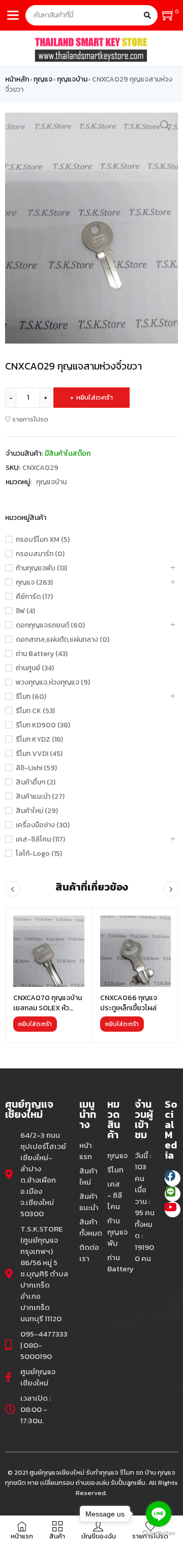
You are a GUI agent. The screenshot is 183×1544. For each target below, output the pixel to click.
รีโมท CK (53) (35, 711)
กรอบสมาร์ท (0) (40, 554)
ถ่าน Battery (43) (42, 654)
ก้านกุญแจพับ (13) (41, 568)
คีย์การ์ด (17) (34, 597)
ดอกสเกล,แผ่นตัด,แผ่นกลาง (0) (62, 640)
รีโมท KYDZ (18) (39, 740)
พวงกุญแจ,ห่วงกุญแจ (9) (53, 682)
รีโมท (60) (31, 697)
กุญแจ (43, 79)
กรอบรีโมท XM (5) (43, 540)
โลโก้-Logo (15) (39, 854)
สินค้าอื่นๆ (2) (35, 782)
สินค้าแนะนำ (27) (40, 797)
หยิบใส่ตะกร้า (94, 397)
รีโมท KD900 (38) (43, 725)
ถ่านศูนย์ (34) (35, 668)
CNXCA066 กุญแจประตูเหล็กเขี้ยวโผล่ (128, 1002)
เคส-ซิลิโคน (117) (40, 839)
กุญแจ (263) (34, 583)
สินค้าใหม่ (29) (37, 811)
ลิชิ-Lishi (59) (36, 768)
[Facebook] (172, 1178)
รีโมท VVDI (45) (39, 754)
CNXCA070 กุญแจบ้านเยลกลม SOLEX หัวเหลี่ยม (47, 1008)
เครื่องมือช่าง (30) (43, 825)
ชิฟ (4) (25, 611)
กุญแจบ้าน (72, 79)
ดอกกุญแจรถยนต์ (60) (50, 625)
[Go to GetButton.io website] (158, 1533)
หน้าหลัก (17, 79)
